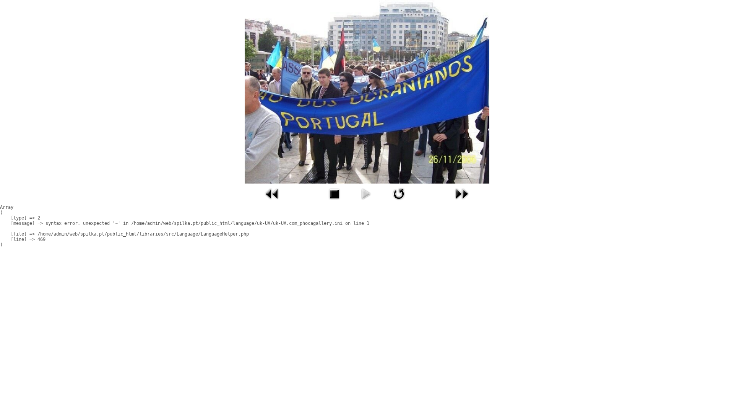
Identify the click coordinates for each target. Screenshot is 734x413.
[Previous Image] (272, 201)
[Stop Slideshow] (334, 201)
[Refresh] (399, 201)
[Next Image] (462, 201)
